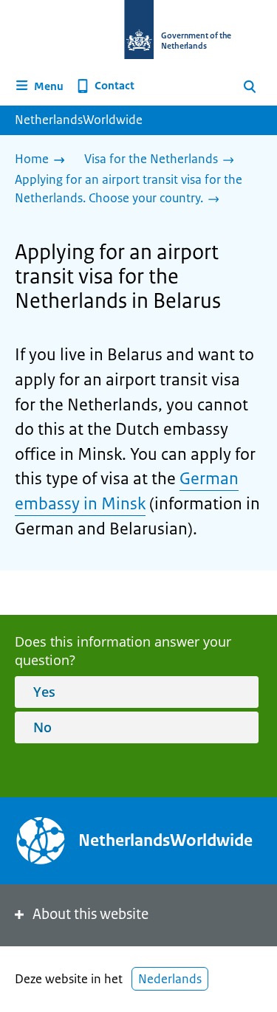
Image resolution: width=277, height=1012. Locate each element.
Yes (44, 692)
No (42, 727)
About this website (90, 914)
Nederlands (170, 979)
